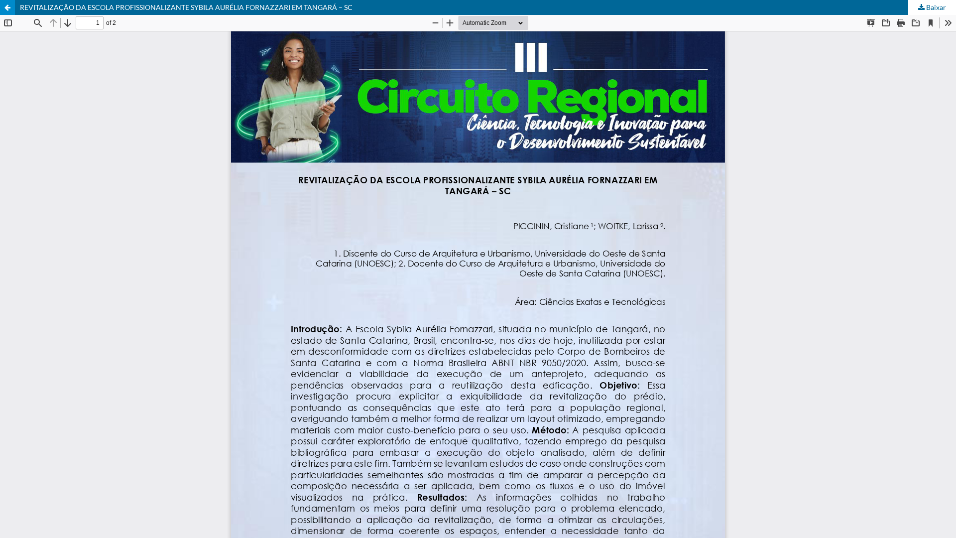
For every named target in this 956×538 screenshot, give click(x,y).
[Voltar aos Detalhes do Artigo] (7, 7)
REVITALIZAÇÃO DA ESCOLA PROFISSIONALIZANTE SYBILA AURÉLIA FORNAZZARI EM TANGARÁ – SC (186, 7)
